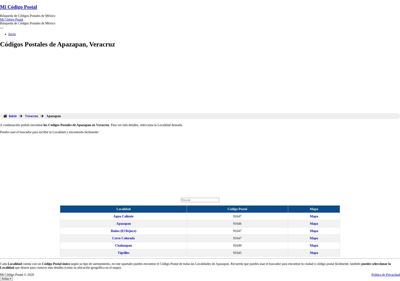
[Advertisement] (200, 82)
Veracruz (31, 116)
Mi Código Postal (18, 7)
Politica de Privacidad (385, 274)
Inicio (12, 34)
